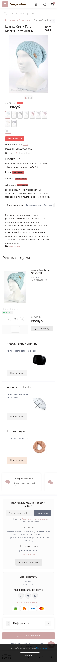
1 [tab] (26, 98)
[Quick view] (9, 319)
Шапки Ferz (15, 246)
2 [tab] (28, 98)
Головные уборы (16, 20)
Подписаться (43, 513)
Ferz (25, 144)
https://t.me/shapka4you (28, 596)
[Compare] (22, 319)
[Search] (5, 13)
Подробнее (42, 648)
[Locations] (36, 4)
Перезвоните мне (29, 554)
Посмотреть (16, 373)
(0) (16, 153)
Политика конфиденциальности (34, 519)
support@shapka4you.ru (28, 602)
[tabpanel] (28, 64)
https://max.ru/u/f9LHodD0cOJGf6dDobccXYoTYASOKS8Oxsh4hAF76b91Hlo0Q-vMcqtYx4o (21, 596)
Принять (30, 655)
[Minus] (6, 329)
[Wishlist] (15, 319)
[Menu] (5, 4)
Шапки (30, 20)
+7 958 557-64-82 (30, 550)
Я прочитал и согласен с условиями (30, 520)
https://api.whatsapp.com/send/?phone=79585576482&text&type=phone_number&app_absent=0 (35, 596)
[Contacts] (44, 4)
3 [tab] (31, 98)
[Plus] (24, 329)
